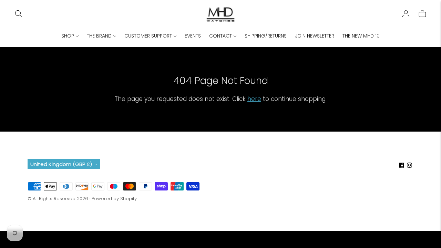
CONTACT (220, 35)
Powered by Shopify (114, 198)
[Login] (406, 13)
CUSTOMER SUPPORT (148, 35)
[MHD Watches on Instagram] (409, 165)
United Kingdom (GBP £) (61, 164)
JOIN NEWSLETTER (314, 35)
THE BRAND (99, 35)
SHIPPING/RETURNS (266, 35)
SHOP (67, 35)
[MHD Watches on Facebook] (401, 165)
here (254, 99)
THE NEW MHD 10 (361, 35)
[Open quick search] (110, 13)
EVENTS (193, 35)
